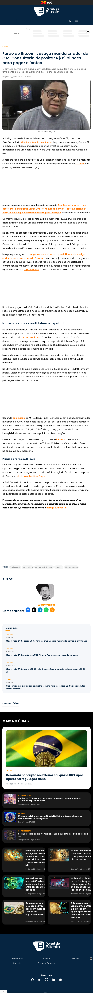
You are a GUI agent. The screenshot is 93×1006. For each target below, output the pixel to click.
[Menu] (76, 21)
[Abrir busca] (70, 21)
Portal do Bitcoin (46, 11)
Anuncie (46, 958)
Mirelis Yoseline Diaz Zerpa (31, 476)
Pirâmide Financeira (71, 567)
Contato (17, 963)
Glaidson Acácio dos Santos (36, 142)
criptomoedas (31, 269)
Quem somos (17, 958)
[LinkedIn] (53, 979)
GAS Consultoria (31, 337)
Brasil (5, 47)
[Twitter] (39, 979)
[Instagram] (46, 979)
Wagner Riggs (46, 604)
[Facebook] (32, 979)
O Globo (80, 163)
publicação (19, 417)
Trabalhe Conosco (46, 963)
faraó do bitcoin (15, 567)
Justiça (58, 567)
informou (61, 439)
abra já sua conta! (56, 507)
